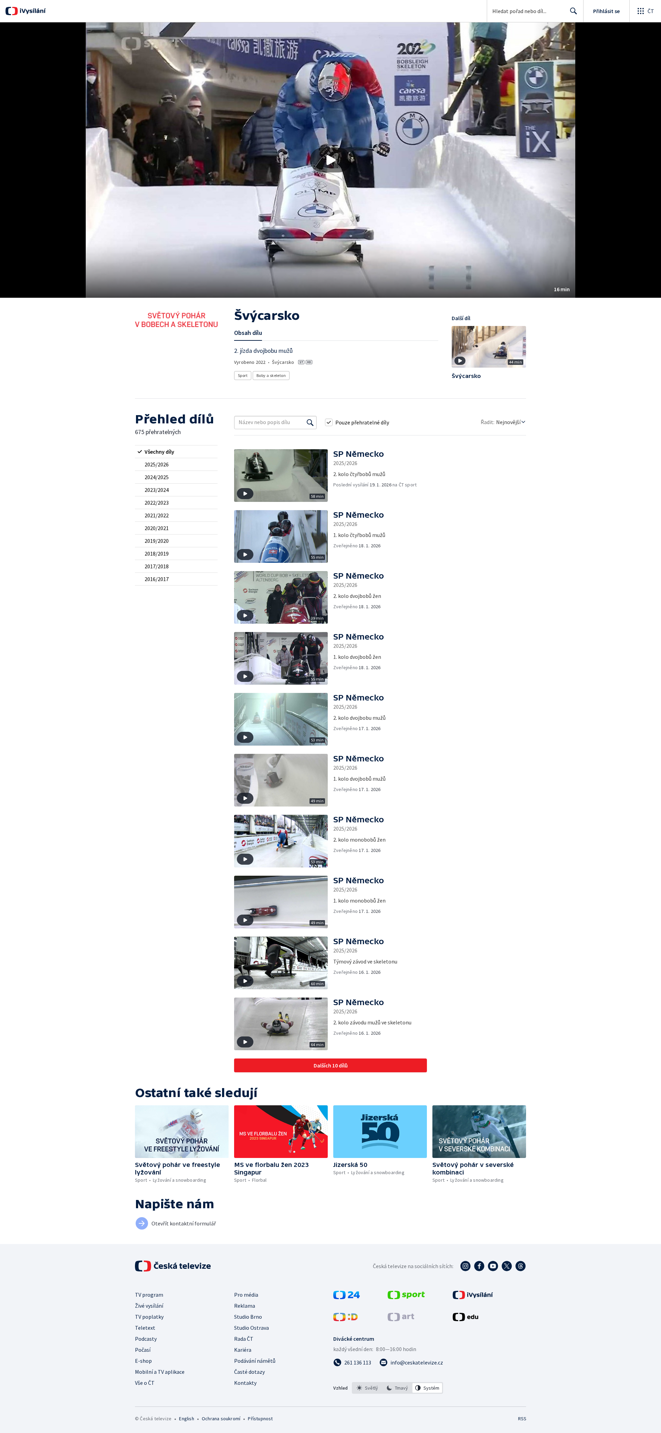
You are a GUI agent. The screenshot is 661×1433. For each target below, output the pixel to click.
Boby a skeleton (271, 375)
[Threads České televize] (520, 1266)
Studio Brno (248, 1316)
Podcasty (146, 1338)
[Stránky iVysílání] (473, 1297)
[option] (367, 1388)
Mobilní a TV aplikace (160, 1371)
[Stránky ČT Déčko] (345, 1319)
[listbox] (397, 1388)
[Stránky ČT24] (346, 1297)
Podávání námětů (254, 1360)
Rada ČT (243, 1338)
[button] (330, 160)
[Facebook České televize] (479, 1266)
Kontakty (245, 1382)
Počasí (142, 1349)
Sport (243, 375)
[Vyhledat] (310, 422)
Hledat (573, 11)
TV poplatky (149, 1316)
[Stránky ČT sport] (406, 1297)
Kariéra (242, 1349)
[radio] (176, 451)
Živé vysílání (149, 1305)
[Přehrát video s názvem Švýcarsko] (330, 160)
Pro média (246, 1294)
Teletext (145, 1327)
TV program (149, 1294)
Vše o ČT (145, 1382)
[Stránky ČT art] (401, 1319)
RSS (522, 1418)
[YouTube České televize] (493, 1266)
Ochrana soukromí (221, 1418)
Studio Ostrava (251, 1327)
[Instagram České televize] (465, 1266)
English (186, 1418)
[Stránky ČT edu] (465, 1319)
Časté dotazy (249, 1371)
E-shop (143, 1360)
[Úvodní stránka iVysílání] (32, 11)
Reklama (244, 1305)
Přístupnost (260, 1418)
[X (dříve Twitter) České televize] (506, 1266)
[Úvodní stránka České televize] (173, 1266)
